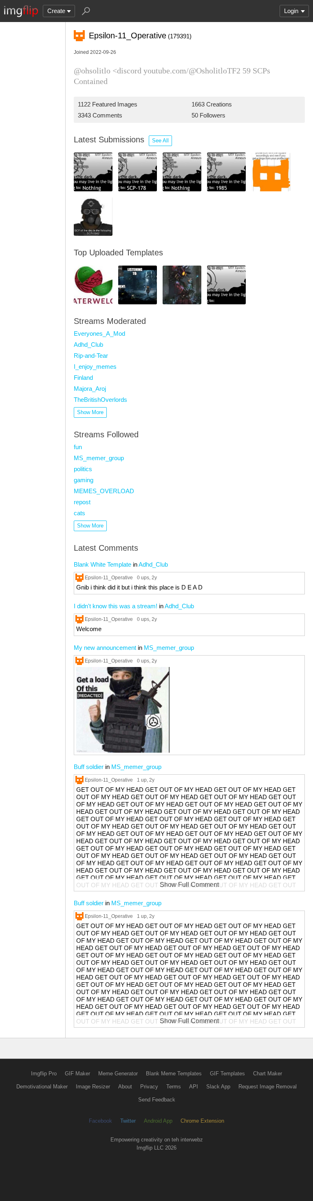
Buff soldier (89, 766)
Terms (173, 1087)
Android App (158, 1121)
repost (82, 502)
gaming (83, 479)
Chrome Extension (202, 1121)
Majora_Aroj (90, 388)
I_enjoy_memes (95, 366)
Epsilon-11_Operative (109, 577)
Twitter (128, 1121)
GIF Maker (77, 1073)
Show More (90, 412)
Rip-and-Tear (91, 355)
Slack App (218, 1087)
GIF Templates (227, 1073)
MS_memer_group (99, 457)
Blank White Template (102, 564)
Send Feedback (156, 1100)
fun (78, 446)
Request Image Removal (267, 1087)
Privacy (149, 1087)
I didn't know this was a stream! (115, 606)
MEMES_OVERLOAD (104, 490)
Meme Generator (118, 1073)
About (125, 1087)
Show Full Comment (189, 884)
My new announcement (105, 647)
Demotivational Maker (42, 1087)
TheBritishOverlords (100, 399)
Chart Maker (267, 1073)
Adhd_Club (88, 344)
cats (79, 513)
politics (83, 468)
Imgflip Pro (44, 1073)
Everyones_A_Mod (99, 333)
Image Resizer (93, 1087)
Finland (83, 377)
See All (160, 140)
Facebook (100, 1121)
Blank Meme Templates (174, 1073)
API (193, 1087)
